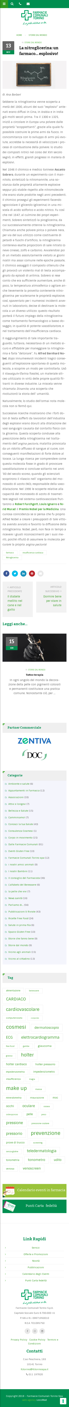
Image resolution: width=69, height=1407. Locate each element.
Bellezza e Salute (18, 810)
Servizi (36, 1247)
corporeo (35, 1018)
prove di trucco (15, 1142)
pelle (29, 1114)
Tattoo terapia (34, 674)
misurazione (37, 1097)
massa (38, 1089)
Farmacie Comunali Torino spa (26, 857)
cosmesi (16, 1027)
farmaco (10, 553)
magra (32, 1079)
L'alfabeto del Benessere (22, 884)
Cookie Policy (37, 1339)
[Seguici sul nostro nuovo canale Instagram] (35, 1331)
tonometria (12, 1160)
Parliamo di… (15, 904)
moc (55, 1097)
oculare (28, 1106)
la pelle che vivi (17, 891)
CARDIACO (16, 999)
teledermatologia (41, 1151)
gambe (26, 1046)
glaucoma (45, 1046)
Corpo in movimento (20, 837)
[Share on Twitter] (15, 574)
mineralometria (13, 1097)
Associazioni (16, 797)
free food (10, 1046)
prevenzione (45, 1133)
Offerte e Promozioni (36, 1254)
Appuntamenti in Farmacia (24, 790)
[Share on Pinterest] (32, 574)
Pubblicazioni (36, 1267)
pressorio (14, 1133)
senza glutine (12, 1151)
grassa (9, 1056)
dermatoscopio (46, 1028)
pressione (14, 1123)
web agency (29, 1399)
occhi (10, 1106)
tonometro (36, 1160)
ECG (9, 1037)
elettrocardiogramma (40, 1037)
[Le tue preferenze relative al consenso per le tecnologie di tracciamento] (63, 1401)
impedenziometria (15, 1071)
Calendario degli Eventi (35, 1273)
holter (27, 1055)
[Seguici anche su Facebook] (27, 1331)
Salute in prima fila (19, 925)
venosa (10, 1168)
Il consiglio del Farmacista (24, 878)
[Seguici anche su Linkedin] (42, 1331)
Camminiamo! (16, 817)
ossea (47, 1106)
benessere (34, 991)
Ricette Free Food (18, 918)
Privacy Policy (19, 1339)
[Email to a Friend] (41, 574)
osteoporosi (12, 1114)
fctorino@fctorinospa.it (34, 1369)
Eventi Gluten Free (18, 851)
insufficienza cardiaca (33, 553)
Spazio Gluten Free (19, 931)
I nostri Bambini (17, 871)
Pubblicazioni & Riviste (22, 911)
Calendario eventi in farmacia (41, 1190)
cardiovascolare (23, 1009)
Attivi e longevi (17, 804)
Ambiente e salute (18, 783)
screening (37, 1143)
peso (43, 1114)
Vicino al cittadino (19, 958)
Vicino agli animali (19, 952)
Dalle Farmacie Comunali (23, 844)
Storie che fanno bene (21, 938)
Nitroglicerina (12, 557)
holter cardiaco (16, 1064)
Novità (36, 1260)
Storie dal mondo (38, 35)
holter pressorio (45, 1064)
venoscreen (32, 1168)
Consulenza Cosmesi (20, 830)
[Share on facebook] (6, 574)
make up (16, 1088)
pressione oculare (40, 1123)
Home (19, 35)
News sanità (15, 898)
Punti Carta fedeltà (41, 1206)
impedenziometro (44, 1071)
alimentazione (13, 990)
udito (57, 1160)
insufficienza (13, 1079)
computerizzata (14, 1018)
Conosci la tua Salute (20, 824)
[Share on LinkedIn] (23, 574)
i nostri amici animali (21, 864)
